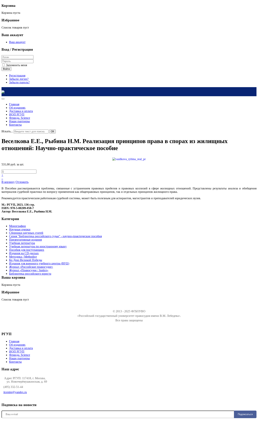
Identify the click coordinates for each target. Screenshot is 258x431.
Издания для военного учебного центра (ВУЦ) (39, 263)
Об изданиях (17, 344)
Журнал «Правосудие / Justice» (28, 270)
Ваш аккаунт (17, 42)
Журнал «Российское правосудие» (31, 266)
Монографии (17, 226)
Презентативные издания (25, 239)
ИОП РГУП (16, 351)
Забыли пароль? (19, 82)
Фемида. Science (19, 355)
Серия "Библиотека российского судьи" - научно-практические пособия (55, 236)
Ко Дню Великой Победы (25, 260)
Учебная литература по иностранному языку (38, 246)
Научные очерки (19, 229)
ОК (52, 131)
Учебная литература (22, 243)
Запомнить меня (16, 65)
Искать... (7, 131)
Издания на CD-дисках (24, 253)
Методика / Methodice (23, 256)
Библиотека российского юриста (30, 273)
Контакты (15, 361)
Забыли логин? (19, 79)
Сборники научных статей (26, 232)
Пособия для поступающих (26, 249)
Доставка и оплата (21, 348)
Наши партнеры (19, 358)
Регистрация (17, 75)
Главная (14, 341)
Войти (6, 68)
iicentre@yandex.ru (15, 392)
